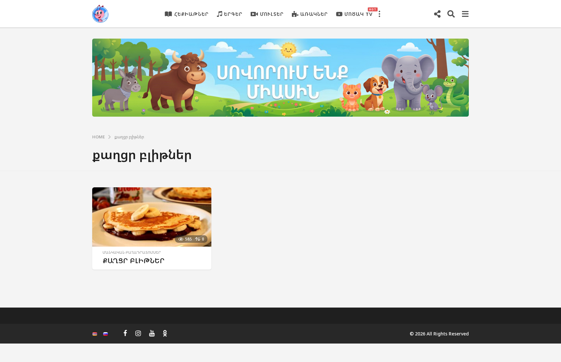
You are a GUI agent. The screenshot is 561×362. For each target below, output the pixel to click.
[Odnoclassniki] (165, 333)
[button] (379, 13)
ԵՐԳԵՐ (233, 14)
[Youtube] (152, 333)
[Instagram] (138, 333)
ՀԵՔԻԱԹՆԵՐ (191, 14)
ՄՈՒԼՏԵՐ (272, 14)
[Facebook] (125, 333)
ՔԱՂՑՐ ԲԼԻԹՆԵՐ (134, 260)
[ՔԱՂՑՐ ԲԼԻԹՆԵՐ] (151, 217)
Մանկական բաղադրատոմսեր (132, 252)
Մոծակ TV (358, 12)
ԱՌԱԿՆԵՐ (314, 14)
